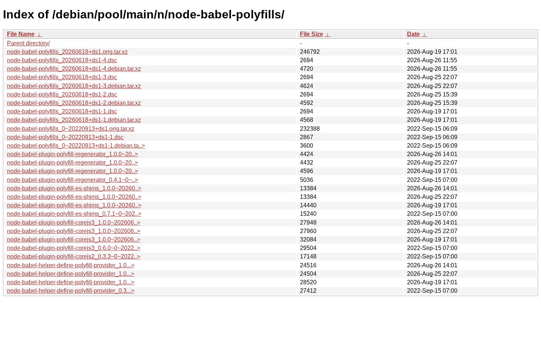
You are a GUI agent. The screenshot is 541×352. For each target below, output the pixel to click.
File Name (21, 34)
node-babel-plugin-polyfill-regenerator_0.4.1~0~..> (72, 180)
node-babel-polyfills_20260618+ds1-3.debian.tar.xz (74, 86)
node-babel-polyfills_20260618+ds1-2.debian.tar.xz (74, 103)
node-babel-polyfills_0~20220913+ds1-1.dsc (65, 137)
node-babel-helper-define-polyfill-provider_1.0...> (70, 265)
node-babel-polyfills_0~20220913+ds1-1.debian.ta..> (76, 145)
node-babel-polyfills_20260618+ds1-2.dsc (62, 94)
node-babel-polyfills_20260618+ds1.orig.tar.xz (67, 52)
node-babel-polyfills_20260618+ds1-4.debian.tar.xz (74, 69)
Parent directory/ (28, 43)
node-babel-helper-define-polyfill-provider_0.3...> (70, 291)
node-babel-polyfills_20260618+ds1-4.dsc (62, 60)
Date (413, 34)
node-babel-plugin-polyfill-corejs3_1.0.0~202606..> (73, 222)
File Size (311, 34)
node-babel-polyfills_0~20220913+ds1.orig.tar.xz (70, 129)
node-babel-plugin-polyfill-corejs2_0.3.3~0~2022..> (73, 256)
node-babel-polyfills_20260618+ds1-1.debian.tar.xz (74, 120)
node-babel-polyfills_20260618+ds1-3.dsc (62, 77)
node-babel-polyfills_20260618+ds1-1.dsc (62, 111)
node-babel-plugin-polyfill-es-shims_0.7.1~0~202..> (74, 214)
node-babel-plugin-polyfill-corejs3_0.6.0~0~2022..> (73, 248)
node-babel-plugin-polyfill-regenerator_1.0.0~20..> (72, 154)
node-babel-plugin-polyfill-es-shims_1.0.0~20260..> (74, 188)
